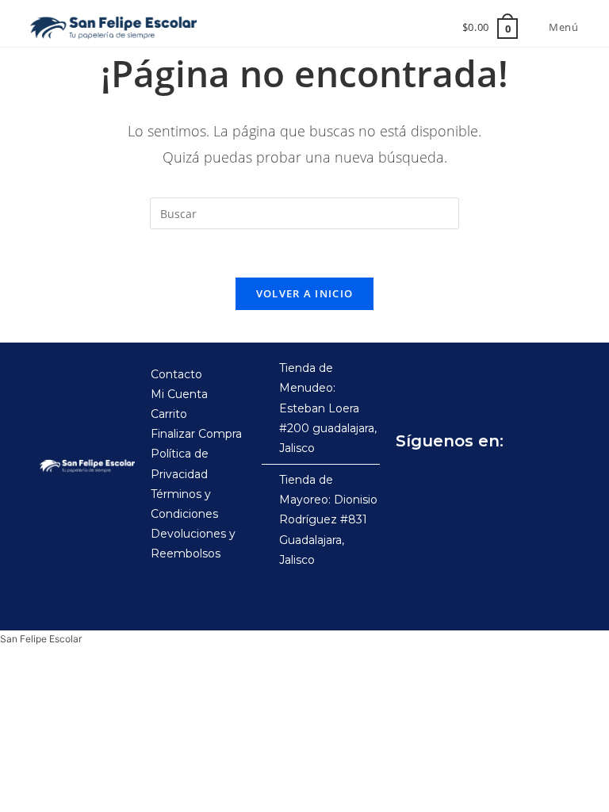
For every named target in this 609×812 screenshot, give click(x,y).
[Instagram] (446, 480)
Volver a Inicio (305, 293)
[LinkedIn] (551, 480)
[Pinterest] (516, 480)
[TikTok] (481, 480)
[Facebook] (411, 480)
